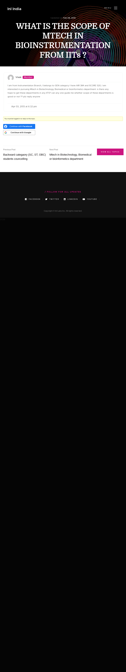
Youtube (91, 199)
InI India (14, 9)
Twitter (53, 199)
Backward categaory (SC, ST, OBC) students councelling (24, 154)
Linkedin (72, 199)
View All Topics (110, 152)
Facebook (34, 199)
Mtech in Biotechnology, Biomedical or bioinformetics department (70, 154)
